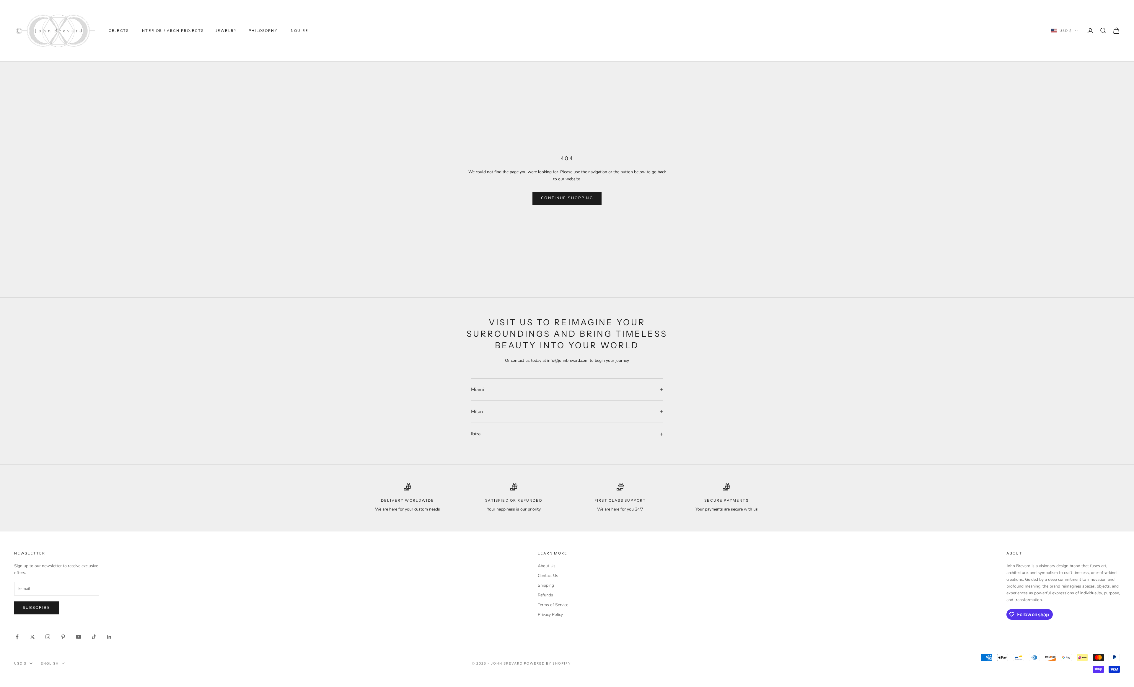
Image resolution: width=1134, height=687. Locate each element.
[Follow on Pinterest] (63, 637)
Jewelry (226, 30)
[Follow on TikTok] (94, 637)
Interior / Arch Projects (172, 30)
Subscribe (36, 607)
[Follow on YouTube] (79, 637)
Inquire (298, 30)
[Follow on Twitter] (32, 637)
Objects (119, 30)
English (50, 663)
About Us (546, 566)
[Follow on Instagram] (48, 637)
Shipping (546, 585)
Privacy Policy (550, 614)
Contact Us (548, 575)
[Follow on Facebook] (17, 637)
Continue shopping (567, 198)
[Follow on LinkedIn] (109, 637)
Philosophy (263, 30)
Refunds (545, 595)
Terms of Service (553, 605)
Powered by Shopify (547, 663)
